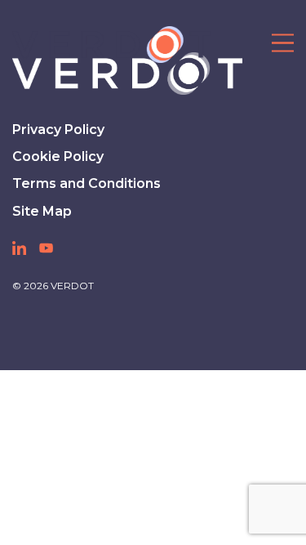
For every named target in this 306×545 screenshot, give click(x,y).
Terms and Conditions (86, 183)
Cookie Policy (58, 156)
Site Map (42, 211)
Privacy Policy (58, 129)
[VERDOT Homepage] (111, 44)
